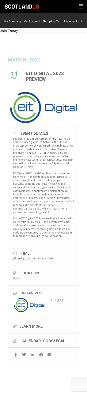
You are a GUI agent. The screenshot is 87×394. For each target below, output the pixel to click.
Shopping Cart (52, 21)
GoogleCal (54, 341)
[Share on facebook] (15, 354)
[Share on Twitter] (24, 354)
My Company (12, 21)
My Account (32, 21)
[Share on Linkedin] (32, 354)
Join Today (9, 31)
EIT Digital (56, 300)
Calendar (31, 341)
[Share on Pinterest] (41, 354)
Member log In (74, 21)
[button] (81, 7)
